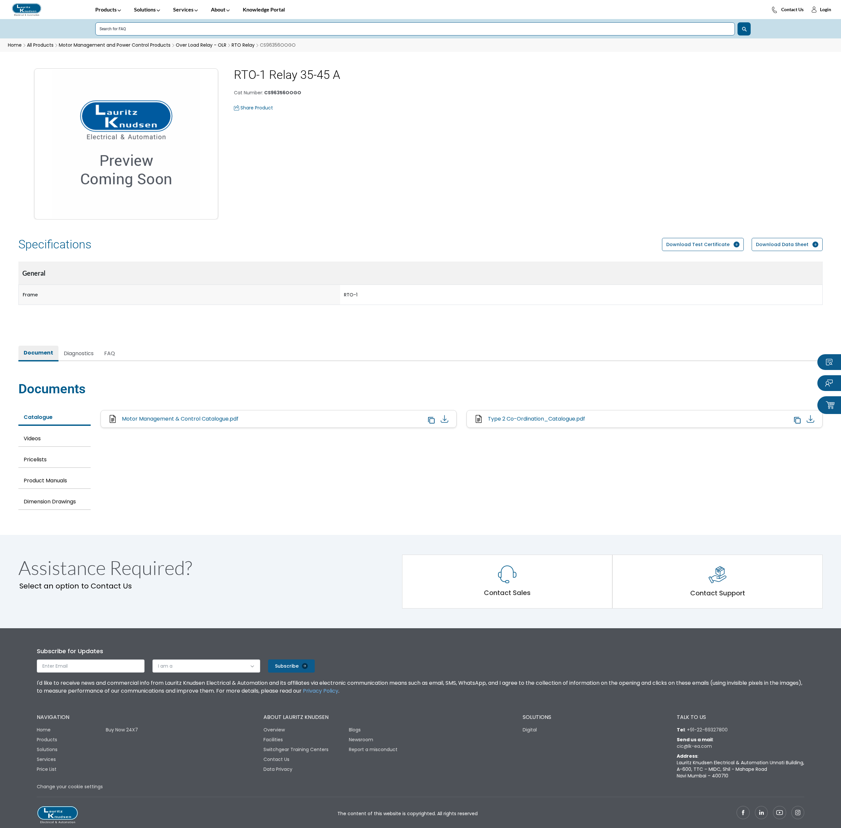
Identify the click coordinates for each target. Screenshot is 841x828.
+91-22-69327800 (707, 729)
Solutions (145, 9)
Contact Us (792, 9)
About (218, 9)
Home (44, 729)
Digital (530, 729)
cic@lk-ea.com (694, 746)
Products (106, 9)
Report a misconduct (373, 749)
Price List (47, 769)
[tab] (38, 353)
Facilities (273, 739)
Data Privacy (277, 769)
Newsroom (361, 739)
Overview (274, 729)
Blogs (355, 729)
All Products (40, 45)
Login (825, 9)
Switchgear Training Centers (296, 749)
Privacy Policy (320, 691)
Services (183, 9)
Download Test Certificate (698, 244)
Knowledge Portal (264, 9)
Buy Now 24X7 (122, 729)
